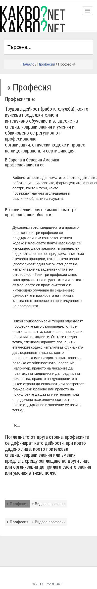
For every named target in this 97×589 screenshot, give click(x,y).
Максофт (54, 584)
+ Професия (17, 504)
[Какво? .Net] (32, 19)
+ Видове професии (48, 504)
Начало (27, 64)
